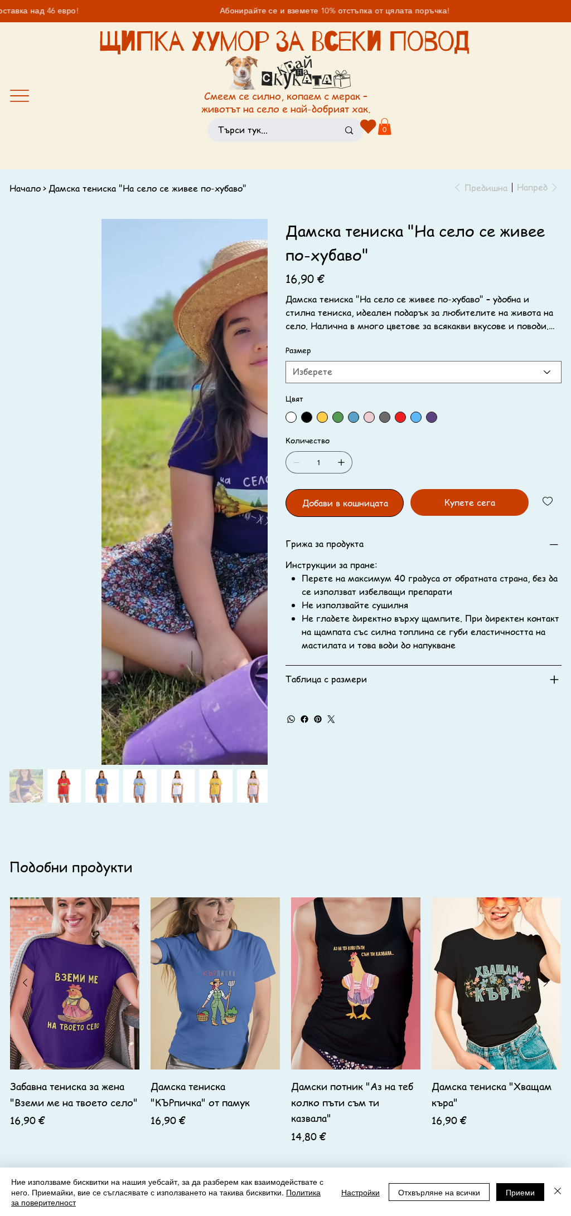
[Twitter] (331, 719)
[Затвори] (557, 1191)
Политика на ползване (157, 1117)
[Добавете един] (341, 462)
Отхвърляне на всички (439, 1192)
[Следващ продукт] (546, 911)
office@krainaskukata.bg (58, 1130)
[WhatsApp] (291, 719)
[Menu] (19, 96)
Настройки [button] (360, 1192)
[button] (384, 126)
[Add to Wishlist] (548, 501)
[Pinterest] (317, 719)
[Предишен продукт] (25, 911)
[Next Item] (252, 348)
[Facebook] (304, 719)
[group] (285, 957)
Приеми (520, 1192)
